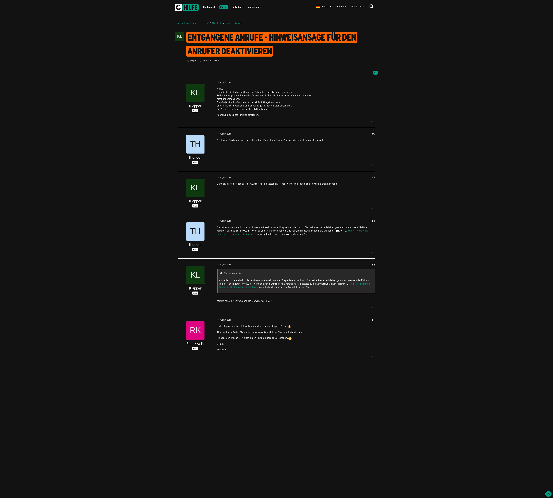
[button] (324, 6)
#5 (373, 264)
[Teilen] (375, 73)
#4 (373, 220)
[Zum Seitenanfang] (548, 494)
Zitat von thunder (232, 273)
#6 (373, 319)
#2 (373, 133)
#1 (374, 82)
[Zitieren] (372, 121)
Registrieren (357, 6)
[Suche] (372, 6)
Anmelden (341, 6)
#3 (373, 177)
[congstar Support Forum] (187, 7)
